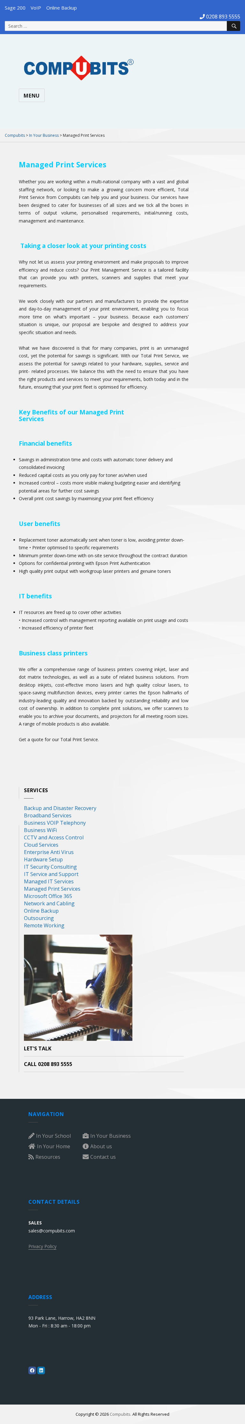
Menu (32, 95)
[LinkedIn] (41, 1370)
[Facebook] (32, 1370)
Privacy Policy (42, 1246)
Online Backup (61, 7)
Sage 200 (15, 7)
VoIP (36, 7)
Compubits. (120, 1414)
